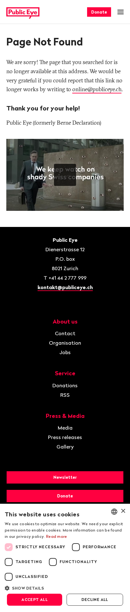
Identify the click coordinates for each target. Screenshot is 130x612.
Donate (99, 12)
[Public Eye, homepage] (22, 12)
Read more (56, 536)
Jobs (65, 352)
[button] (65, 587)
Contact (65, 333)
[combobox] (114, 511)
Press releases (65, 437)
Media (65, 428)
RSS (65, 395)
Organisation (65, 343)
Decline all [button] (94, 599)
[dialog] (65, 558)
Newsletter (65, 477)
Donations (65, 385)
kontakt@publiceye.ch (65, 287)
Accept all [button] (34, 599)
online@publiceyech (96, 89)
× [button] (123, 511)
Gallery (65, 446)
